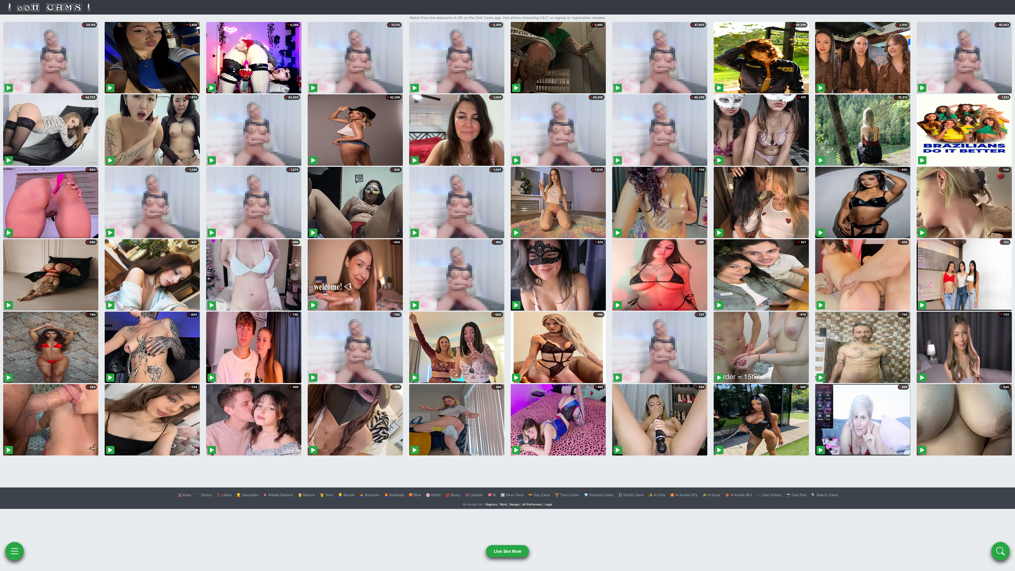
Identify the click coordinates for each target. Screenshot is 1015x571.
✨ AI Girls (656, 495)
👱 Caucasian (247, 495)
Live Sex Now (508, 551)
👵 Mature (306, 495)
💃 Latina (224, 495)
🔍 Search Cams (824, 495)
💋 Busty (453, 495)
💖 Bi (492, 495)
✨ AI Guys (711, 495)
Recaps (515, 504)
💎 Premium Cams (598, 495)
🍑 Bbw (415, 495)
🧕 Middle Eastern (278, 495)
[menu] (14, 551)
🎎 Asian (184, 495)
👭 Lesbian (474, 495)
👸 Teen (326, 495)
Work (503, 504)
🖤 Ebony (204, 495)
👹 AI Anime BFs (738, 495)
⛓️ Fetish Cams (631, 495)
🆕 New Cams (512, 495)
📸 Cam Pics (796, 495)
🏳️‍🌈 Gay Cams (539, 495)
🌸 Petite (433, 495)
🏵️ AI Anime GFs (684, 495)
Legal (548, 504)
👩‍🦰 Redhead (394, 495)
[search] (1000, 551)
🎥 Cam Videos (769, 495)
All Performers (532, 504)
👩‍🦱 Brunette (369, 495)
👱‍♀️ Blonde (346, 495)
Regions (491, 504)
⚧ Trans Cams (567, 495)
